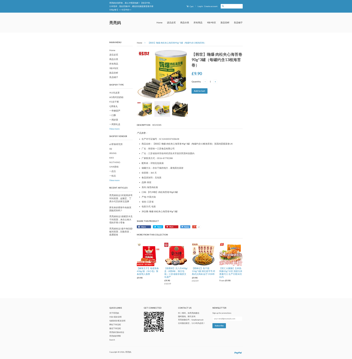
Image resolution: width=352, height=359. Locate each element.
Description (143, 125)
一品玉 (112, 171)
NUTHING (114, 162)
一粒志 (112, 175)
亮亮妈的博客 (115, 336)
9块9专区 (211, 22)
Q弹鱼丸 (113, 106)
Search (112, 340)
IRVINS (112, 153)
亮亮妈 (115, 22)
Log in (200, 6)
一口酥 (112, 115)
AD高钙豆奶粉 (116, 97)
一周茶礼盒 (114, 124)
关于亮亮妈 (114, 313)
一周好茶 (113, 119)
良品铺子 (238, 22)
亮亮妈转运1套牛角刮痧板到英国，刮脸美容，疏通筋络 (121, 231)
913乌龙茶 (114, 92)
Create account (211, 6)
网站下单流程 (115, 324)
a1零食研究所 (116, 144)
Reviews (156, 125)
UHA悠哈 (114, 166)
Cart (191, 6)
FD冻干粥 (114, 101)
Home (159, 22)
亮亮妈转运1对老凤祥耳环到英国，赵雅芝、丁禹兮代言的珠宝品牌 (121, 198)
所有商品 (198, 22)
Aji (110, 148)
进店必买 (171, 22)
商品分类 (184, 22)
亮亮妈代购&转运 (116, 332)
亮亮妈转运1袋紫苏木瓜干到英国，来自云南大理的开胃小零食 (121, 219)
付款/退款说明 (115, 317)
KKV (111, 157)
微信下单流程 (115, 328)
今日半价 (125, 10)
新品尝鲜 (225, 22)
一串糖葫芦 (114, 110)
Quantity (196, 81)
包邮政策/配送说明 (117, 321)
